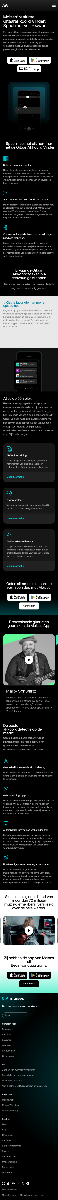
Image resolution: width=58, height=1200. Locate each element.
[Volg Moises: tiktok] (8, 1183)
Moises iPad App (10, 1111)
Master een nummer (12, 1081)
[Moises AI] (5, 5)
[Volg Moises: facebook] (27, 1183)
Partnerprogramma (11, 1146)
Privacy (5, 1151)
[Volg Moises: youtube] (13, 1183)
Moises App (8, 1100)
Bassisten (6, 1040)
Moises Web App (10, 1105)
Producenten (8, 1051)
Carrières (6, 1140)
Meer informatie (15, 477)
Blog (4, 1130)
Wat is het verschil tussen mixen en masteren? (24, 1086)
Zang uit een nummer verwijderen (18, 1070)
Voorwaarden (9, 1157)
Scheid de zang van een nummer (18, 1075)
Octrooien (7, 1173)
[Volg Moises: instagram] (3, 1183)
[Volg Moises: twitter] (23, 1183)
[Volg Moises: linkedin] (18, 1183)
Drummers (7, 1029)
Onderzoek (7, 1135)
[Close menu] (54, 5)
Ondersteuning (9, 1162)
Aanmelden (29, 606)
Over (4, 1124)
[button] (29, 659)
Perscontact (8, 1167)
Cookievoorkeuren (10, 1189)
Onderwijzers (8, 1056)
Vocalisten (7, 1035)
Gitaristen (6, 1045)
